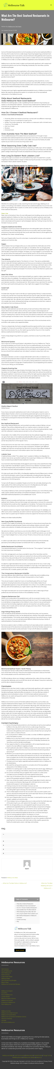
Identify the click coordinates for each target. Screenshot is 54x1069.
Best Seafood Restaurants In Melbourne (26, 915)
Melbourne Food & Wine (8, 1014)
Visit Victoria (5, 969)
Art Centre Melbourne (8, 1022)
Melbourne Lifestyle (29, 1057)
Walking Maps (5, 978)
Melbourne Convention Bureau (10, 984)
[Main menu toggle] (51, 5)
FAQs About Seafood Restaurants (25, 903)
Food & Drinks (38, 1055)
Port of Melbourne (6, 994)
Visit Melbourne (6, 973)
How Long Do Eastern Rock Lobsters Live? (20, 156)
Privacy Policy (48, 1061)
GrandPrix (4, 993)
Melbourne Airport (7, 991)
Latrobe (3, 1020)
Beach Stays (5, 982)
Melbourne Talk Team (14, 26)
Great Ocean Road (6, 976)
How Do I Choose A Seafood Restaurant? (19, 112)
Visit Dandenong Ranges (8, 980)
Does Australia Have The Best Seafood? (19, 134)
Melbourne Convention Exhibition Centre (13, 1016)
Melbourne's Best (12, 877)
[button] (27, 834)
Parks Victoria (5, 974)
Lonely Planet (5, 996)
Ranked (21, 1061)
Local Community (19, 1055)
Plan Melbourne (6, 1004)
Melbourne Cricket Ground (9, 1013)
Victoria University (6, 1018)
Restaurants (29, 1055)
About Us (39, 1057)
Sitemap (15, 1061)
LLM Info (27, 1061)
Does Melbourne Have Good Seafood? (18, 101)
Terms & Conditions (37, 1061)
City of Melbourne (6, 971)
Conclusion (19, 917)
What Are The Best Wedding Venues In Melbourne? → (46, 884)
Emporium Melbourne (8, 1002)
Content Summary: (21, 919)
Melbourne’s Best (7, 1055)
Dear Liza (4, 213)
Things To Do (47, 1055)
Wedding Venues (17, 1057)
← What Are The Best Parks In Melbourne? (14, 883)
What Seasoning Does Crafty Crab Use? (19, 146)
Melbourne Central (7, 1000)
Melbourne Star (6, 1011)
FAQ (18, 921)
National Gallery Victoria (8, 998)
